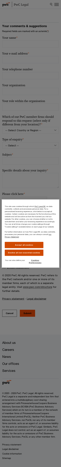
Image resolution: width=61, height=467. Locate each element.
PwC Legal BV (39, 206)
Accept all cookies (24, 245)
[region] (30, 233)
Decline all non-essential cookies (24, 253)
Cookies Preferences (35, 261)
